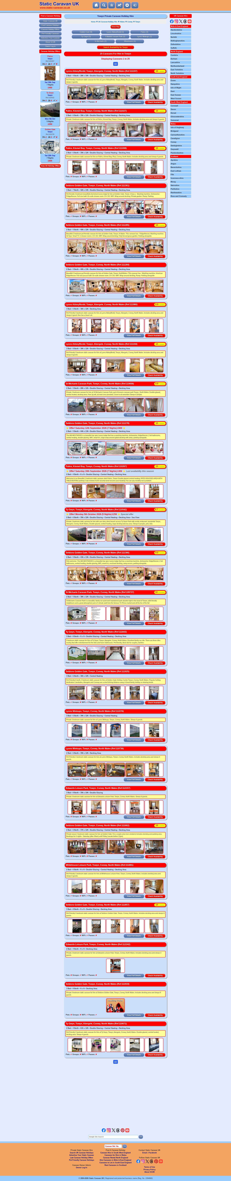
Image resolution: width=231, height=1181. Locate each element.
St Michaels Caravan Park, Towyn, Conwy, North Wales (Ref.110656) (100, 384)
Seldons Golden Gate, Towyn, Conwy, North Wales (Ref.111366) (97, 552)
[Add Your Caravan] (127, 5)
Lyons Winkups (143, 37)
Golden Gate (85, 32)
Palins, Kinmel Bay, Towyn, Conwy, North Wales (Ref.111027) (96, 111)
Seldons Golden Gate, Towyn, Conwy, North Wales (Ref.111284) (97, 265)
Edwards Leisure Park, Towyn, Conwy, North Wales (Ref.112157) (98, 788)
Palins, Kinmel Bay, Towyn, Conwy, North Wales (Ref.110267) (96, 466)
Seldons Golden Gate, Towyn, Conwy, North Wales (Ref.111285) (97, 225)
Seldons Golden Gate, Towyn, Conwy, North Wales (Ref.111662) (97, 825)
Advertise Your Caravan (50, 38)
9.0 (160, 552)
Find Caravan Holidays (50, 25)
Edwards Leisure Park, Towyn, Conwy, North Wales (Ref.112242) (98, 944)
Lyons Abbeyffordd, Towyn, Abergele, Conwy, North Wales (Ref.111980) (101, 304)
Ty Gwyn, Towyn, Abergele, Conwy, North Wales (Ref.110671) (96, 1023)
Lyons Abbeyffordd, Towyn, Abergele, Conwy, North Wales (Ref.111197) (101, 71)
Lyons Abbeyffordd (114, 32)
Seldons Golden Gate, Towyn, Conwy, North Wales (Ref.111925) (97, 671)
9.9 (160, 304)
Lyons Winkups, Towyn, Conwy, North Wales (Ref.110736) (95, 748)
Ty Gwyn (84, 37)
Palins (143, 32)
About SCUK (50, 42)
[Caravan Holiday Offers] (111, 5)
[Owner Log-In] (135, 5)
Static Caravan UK (50, 21)
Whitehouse (128, 41)
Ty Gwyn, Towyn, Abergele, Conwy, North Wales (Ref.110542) (96, 509)
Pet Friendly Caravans (50, 34)
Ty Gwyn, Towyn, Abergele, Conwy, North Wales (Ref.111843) (96, 632)
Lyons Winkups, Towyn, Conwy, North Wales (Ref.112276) (95, 711)
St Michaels (99, 41)
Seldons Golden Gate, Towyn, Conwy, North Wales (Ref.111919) (97, 984)
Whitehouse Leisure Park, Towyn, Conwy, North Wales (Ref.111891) (99, 865)
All (115, 63)
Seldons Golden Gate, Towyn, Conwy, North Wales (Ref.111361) (97, 185)
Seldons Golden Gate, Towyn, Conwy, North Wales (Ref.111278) (97, 423)
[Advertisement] (115, 1096)
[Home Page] (96, 5)
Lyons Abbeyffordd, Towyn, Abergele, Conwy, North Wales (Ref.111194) (101, 344)
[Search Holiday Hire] (104, 5)
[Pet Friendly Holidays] (119, 5)
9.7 (160, 509)
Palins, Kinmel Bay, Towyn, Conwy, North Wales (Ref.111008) (96, 148)
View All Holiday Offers (50, 166)
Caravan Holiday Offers (50, 29)
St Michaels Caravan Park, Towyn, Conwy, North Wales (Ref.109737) (100, 592)
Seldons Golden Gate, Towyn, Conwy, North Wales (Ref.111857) (97, 905)
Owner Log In (50, 46)
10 (160, 71)
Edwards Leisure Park (113, 37)
